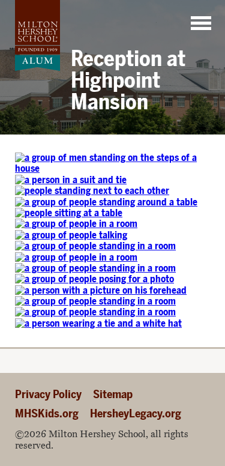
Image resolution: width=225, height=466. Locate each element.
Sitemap (113, 394)
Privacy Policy (48, 394)
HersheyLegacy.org (135, 413)
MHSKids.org (47, 413)
